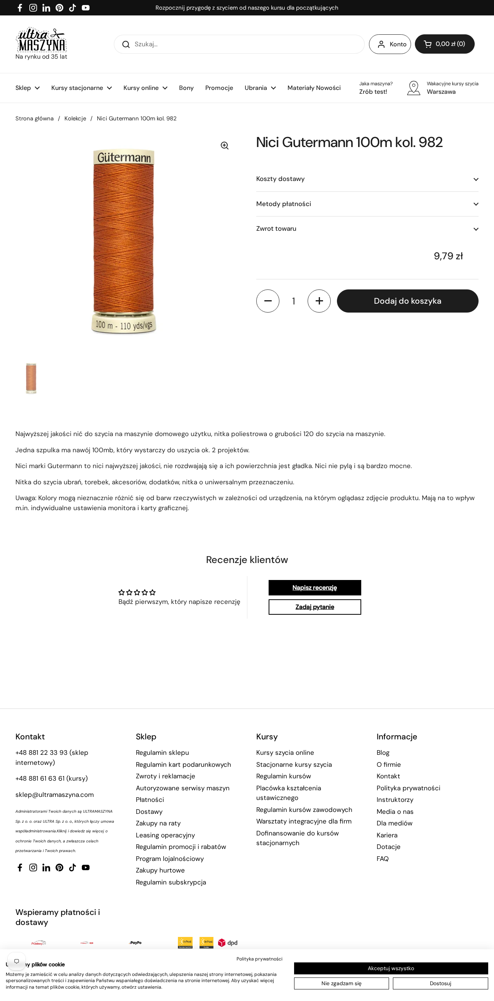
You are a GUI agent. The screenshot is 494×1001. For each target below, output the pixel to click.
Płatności (150, 799)
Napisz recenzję (315, 587)
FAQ (383, 858)
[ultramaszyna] (41, 39)
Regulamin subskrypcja (171, 882)
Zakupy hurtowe (160, 870)
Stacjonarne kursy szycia (294, 764)
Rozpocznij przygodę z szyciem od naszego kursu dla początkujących (247, 8)
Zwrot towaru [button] (276, 228)
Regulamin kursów (283, 776)
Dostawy (149, 811)
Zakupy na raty (158, 823)
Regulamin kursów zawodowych (304, 809)
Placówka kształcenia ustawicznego (288, 793)
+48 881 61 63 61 (39, 778)
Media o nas (395, 811)
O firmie (389, 764)
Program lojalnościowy (170, 858)
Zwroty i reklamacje (165, 776)
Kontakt (388, 776)
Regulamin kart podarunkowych (183, 764)
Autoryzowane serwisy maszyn (183, 788)
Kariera (387, 835)
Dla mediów (395, 823)
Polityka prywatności (408, 788)
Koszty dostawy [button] (280, 178)
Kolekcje (75, 118)
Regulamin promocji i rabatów (181, 846)
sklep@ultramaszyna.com (54, 794)
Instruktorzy (395, 799)
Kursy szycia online (285, 752)
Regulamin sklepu (162, 752)
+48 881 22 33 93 (41, 752)
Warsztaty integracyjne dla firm (304, 821)
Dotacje (389, 846)
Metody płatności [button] (283, 203)
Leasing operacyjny (165, 835)
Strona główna (34, 118)
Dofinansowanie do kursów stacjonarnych (297, 838)
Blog (383, 752)
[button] (445, 44)
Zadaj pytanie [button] (315, 607)
